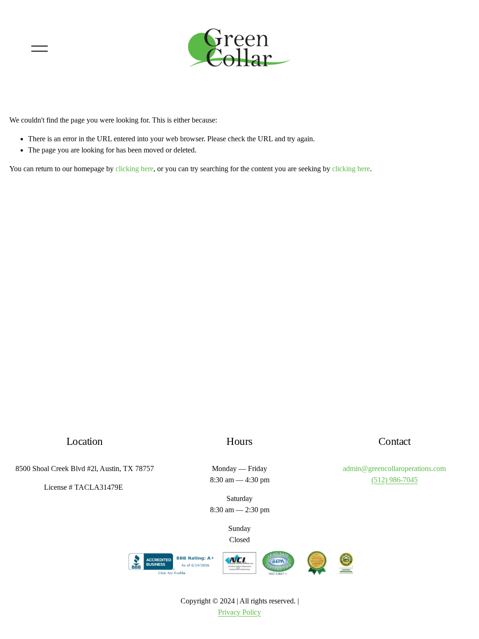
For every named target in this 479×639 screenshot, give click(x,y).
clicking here (134, 169)
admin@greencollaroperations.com (394, 468)
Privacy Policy (239, 612)
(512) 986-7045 (394, 480)
